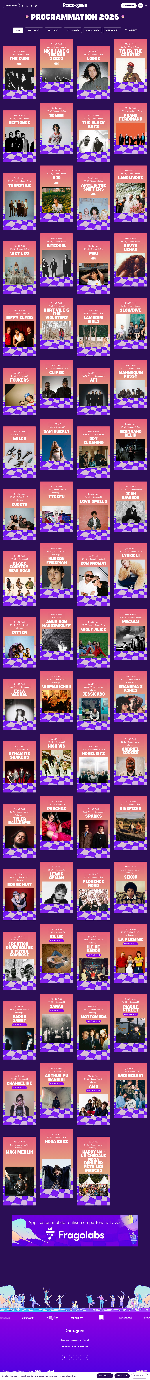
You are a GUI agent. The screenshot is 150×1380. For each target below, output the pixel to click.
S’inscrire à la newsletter (75, 1346)
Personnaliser (139, 1376)
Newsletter (11, 5)
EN (146, 5)
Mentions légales (17, 1371)
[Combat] (48, 1371)
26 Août (34, 30)
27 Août (53, 30)
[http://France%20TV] (13, 1317)
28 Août (73, 30)
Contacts (6, 1371)
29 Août (92, 30)
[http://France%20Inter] (38, 1317)
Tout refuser (122, 1376)
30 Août (112, 30)
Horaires (132, 30)
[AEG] (38, 1371)
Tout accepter (105, 1376)
